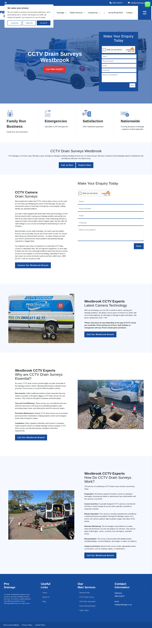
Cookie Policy (40, 625)
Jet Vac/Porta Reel (115, 13)
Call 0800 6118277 (54, 69)
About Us (45, 597)
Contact (129, 13)
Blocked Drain (84, 593)
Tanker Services (76, 13)
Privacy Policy (27, 625)
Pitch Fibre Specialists (87, 601)
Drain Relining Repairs (87, 606)
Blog (44, 601)
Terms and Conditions (11, 625)
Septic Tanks (84, 610)
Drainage (61, 13)
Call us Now (67, 165)
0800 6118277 (117, 3)
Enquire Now (84, 165)
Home (44, 593)
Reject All (29, 23)
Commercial (93, 13)
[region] (28, 16)
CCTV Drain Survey (86, 597)
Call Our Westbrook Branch (100, 334)
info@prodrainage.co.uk (139, 3)
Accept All (43, 23)
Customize (14, 23)
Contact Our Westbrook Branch (32, 265)
